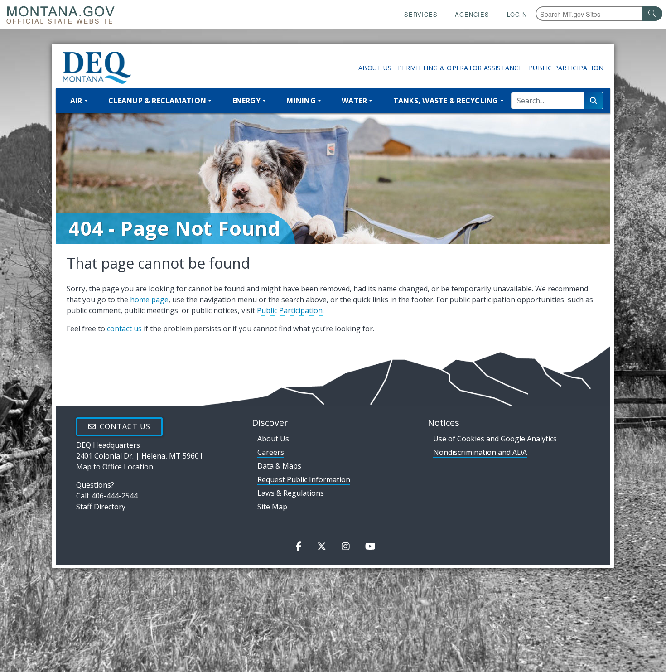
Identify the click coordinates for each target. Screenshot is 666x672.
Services (421, 14)
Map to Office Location (114, 467)
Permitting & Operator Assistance (460, 67)
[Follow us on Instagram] (345, 546)
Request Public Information (303, 479)
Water (354, 101)
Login (517, 14)
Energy (246, 101)
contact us (124, 329)
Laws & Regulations (290, 493)
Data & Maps (279, 466)
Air (76, 101)
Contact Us (125, 426)
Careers (270, 452)
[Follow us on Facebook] (298, 546)
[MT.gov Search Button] (652, 13)
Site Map (272, 507)
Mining (300, 101)
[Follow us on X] (321, 546)
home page (149, 300)
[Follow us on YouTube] (370, 546)
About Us (374, 67)
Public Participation (566, 67)
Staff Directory (100, 507)
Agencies (472, 14)
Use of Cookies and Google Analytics (495, 439)
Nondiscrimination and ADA (480, 452)
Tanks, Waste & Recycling (445, 101)
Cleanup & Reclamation (157, 101)
